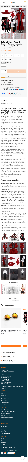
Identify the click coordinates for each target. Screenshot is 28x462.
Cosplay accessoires (6, 430)
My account (4, 426)
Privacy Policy (4, 400)
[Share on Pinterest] (9, 93)
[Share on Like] (2, 93)
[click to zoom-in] (13, 20)
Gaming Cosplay (5, 431)
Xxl (2, 59)
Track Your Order (5, 409)
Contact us (3, 395)
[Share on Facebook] (4, 93)
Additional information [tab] (6, 103)
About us (3, 393)
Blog (2, 419)
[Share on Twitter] (7, 93)
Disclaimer (3, 404)
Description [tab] (4, 100)
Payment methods (5, 413)
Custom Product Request (7, 421)
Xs (22, 55)
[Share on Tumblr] (17, 93)
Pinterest (3, 440)
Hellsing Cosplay (19, 6)
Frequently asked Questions (8, 411)
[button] (5, 71)
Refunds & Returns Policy (7, 417)
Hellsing (3, 65)
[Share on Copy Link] (19, 93)
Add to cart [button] (11, 346)
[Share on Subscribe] (14, 93)
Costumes (6, 6)
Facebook (3, 439)
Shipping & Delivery (6, 415)
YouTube (3, 444)
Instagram (3, 442)
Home (2, 6)
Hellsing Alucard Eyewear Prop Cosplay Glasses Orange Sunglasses (11, 331)
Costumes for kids (5, 433)
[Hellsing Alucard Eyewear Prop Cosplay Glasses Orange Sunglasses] (11, 318)
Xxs (6, 59)
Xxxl (10, 59)
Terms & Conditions (6, 399)
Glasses (3, 329)
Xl (18, 55)
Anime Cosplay (12, 6)
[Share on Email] (12, 93)
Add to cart (17, 71)
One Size (11, 55)
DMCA (2, 397)
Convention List (5, 402)
